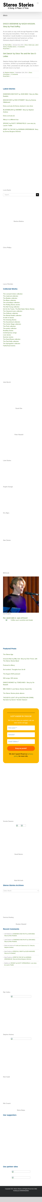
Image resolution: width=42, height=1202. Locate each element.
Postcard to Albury (9, 665)
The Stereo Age (8, 654)
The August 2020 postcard (11, 674)
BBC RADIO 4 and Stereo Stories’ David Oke (17, 689)
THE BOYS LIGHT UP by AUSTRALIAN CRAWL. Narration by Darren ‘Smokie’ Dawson (18, 699)
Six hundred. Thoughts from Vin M (14, 669)
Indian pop (31, 45)
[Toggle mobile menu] (38, 3)
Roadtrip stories (12, 46)
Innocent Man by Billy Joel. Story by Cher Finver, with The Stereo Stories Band (20, 660)
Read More (6, 48)
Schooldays (6, 74)
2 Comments (14, 74)
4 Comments (21, 46)
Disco (26, 45)
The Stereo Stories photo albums (13, 693)
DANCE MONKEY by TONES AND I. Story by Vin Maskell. (18, 683)
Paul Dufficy (8, 45)
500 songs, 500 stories (10, 678)
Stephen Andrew (9, 72)
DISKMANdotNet (24, 1190)
